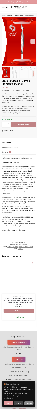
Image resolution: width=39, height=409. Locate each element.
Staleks (9, 15)
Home (4, 15)
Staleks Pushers (19, 15)
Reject (18, 403)
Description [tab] (6, 142)
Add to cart (23, 125)
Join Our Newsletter (18, 342)
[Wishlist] (32, 262)
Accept (8, 403)
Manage (29, 403)
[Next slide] (32, 41)
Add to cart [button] (18, 311)
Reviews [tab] (6, 152)
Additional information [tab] (10, 147)
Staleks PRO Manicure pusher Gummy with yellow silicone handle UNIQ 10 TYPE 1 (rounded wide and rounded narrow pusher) (18, 301)
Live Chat (19, 359)
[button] (34, 7)
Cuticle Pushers (12, 247)
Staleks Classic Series (26, 247)
